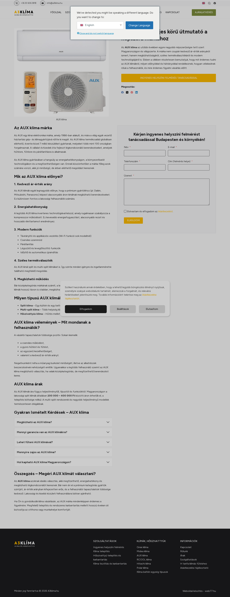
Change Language (139, 25)
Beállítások (123, 308)
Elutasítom (152, 308)
